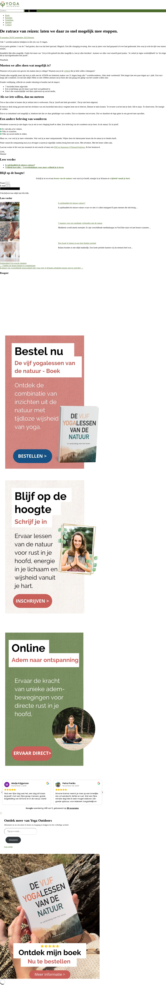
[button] (2, 792)
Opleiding (9, 20)
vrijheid (67, 71)
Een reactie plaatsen (18, 263)
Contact (8, 25)
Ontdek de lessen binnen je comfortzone (17, 265)
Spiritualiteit (5, 263)
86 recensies (73, 808)
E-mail (3, 186)
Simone (31, 37)
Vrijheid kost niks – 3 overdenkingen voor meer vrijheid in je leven (34, 167)
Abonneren (13, 840)
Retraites (8, 18)
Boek (7, 15)
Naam (2, 183)
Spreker (8, 22)
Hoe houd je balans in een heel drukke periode (77, 243)
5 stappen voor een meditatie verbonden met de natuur (80, 223)
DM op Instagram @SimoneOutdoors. (69, 147)
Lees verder (8, 847)
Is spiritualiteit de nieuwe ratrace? (20, 165)
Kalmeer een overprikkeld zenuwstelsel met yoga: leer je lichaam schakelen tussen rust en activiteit (41, 268)
